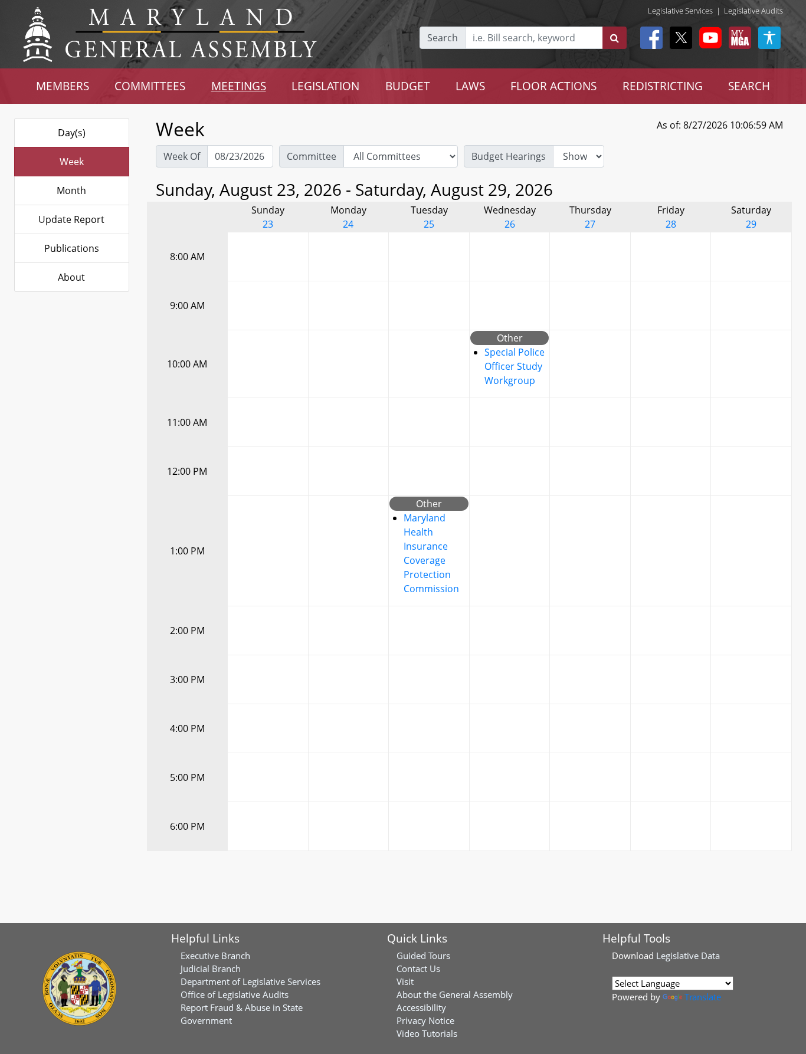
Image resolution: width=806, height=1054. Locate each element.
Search (442, 37)
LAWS (470, 85)
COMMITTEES (149, 85)
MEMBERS (62, 85)
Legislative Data (688, 955)
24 (348, 224)
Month (71, 190)
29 (751, 224)
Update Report (71, 219)
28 (671, 224)
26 (509, 224)
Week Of (181, 156)
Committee (311, 156)
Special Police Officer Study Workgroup (514, 366)
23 (268, 224)
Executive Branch (215, 955)
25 (429, 224)
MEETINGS (238, 85)
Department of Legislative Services (250, 981)
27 (590, 224)
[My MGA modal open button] (737, 38)
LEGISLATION (325, 85)
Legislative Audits (753, 10)
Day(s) (72, 132)
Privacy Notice (425, 1020)
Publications (71, 248)
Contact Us (418, 968)
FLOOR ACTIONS (553, 85)
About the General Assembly (455, 994)
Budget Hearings (508, 156)
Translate (702, 997)
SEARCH (749, 85)
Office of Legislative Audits (235, 994)
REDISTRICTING (662, 85)
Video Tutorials (427, 1033)
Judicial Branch (211, 968)
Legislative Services (680, 10)
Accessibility (421, 1007)
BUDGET (407, 85)
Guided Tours (423, 955)
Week (72, 161)
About (71, 277)
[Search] (614, 38)
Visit (405, 981)
